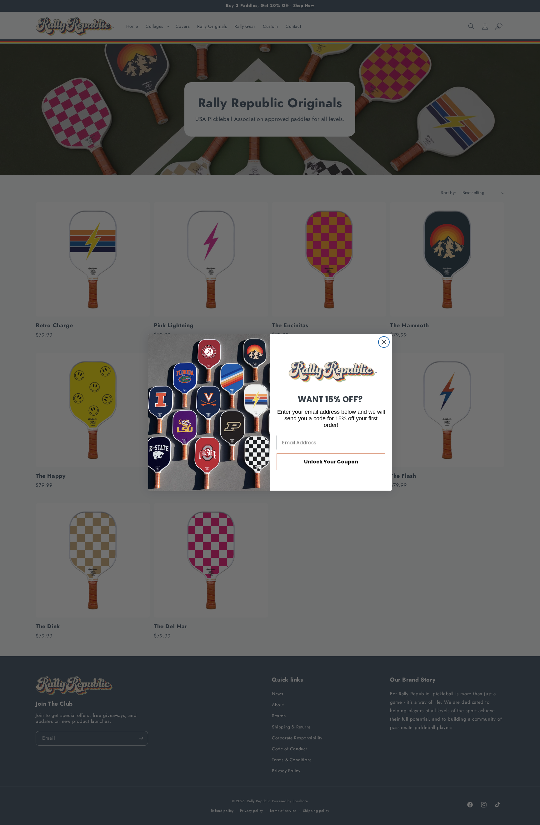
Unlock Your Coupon (331, 462)
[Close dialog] (383, 342)
